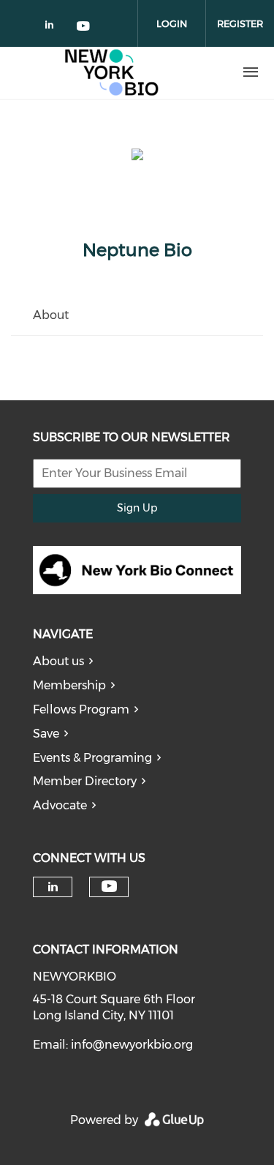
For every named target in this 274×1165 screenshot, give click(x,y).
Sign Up (137, 507)
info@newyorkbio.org (132, 1045)
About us (58, 661)
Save (46, 734)
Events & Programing (92, 758)
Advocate (60, 805)
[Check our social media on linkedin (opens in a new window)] (53, 27)
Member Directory (85, 781)
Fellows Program (81, 709)
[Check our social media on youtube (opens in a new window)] (84, 27)
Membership (69, 685)
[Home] (112, 72)
